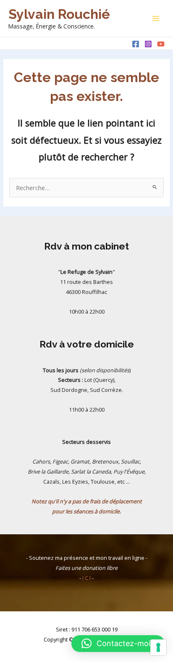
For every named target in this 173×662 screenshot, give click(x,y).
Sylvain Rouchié (59, 14)
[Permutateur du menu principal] (156, 18)
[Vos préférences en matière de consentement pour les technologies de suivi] (158, 647)
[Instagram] (148, 44)
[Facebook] (135, 44)
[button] (118, 643)
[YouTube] (161, 44)
